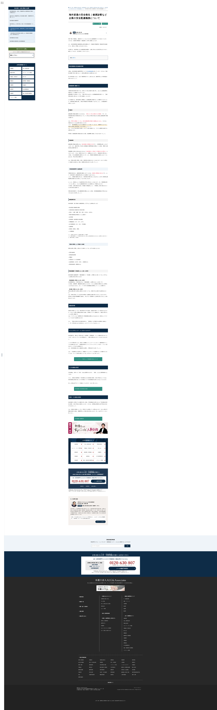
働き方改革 (134, 667)
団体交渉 (90, 667)
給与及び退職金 (81, 662)
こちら (100, 491)
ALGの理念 (103, 601)
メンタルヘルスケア (124, 664)
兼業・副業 (134, 674)
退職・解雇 (80, 664)
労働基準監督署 (92, 674)
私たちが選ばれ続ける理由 (105, 603)
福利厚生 (112, 674)
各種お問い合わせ (83, 616)
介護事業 (125, 603)
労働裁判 (125, 640)
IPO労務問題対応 (127, 645)
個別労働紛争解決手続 (136, 672)
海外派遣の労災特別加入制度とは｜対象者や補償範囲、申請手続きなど (21, 34)
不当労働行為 (113, 667)
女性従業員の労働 (103, 664)
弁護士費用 (93, 486)
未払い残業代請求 (127, 620)
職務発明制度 (102, 674)
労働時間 (122, 659)
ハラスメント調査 (127, 650)
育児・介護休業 (113, 662)
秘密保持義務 (80, 669)
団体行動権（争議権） (104, 667)
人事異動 (122, 662)
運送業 (125, 608)
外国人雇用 (91, 672)
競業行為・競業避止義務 (125, 667)
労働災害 (79, 672)
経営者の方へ (103, 623)
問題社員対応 (126, 623)
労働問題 (87, 486)
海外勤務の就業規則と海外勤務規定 (17, 41)
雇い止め (125, 630)
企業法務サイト (111, 682)
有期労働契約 (102, 669)
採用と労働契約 (81, 659)
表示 (74, 57)
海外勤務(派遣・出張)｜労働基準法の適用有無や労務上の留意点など (21, 12)
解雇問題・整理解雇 (127, 635)
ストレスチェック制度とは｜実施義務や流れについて (86, 359)
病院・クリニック (127, 601)
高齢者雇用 (91, 664)
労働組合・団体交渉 (127, 628)
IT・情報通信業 (126, 598)
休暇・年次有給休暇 (92, 662)
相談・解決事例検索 (106, 613)
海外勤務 (133, 669)
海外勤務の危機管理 (14, 20)
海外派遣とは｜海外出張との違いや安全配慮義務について (22, 24)
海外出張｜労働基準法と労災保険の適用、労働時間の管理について (22, 16)
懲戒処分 (133, 662)
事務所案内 (82, 596)
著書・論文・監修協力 (84, 606)
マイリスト (105, 23)
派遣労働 (133, 659)
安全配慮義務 (90, 71)
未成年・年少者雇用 (103, 672)
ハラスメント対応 (114, 664)
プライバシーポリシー (137, 687)
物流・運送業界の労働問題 (128, 647)
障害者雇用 (112, 672)
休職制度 (101, 662)
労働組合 (79, 667)
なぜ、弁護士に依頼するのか (106, 630)
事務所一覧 (82, 601)
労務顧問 (81, 486)
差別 (79, 674)
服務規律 (112, 669)
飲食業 (125, 606)
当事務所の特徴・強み (105, 598)
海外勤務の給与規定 (14, 37)
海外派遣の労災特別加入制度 (81, 388)
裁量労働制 (91, 669)
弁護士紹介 (103, 606)
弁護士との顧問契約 (104, 620)
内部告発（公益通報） (125, 669)
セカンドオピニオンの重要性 (106, 628)
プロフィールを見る (100, 521)
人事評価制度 (123, 674)
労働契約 (90, 659)
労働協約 (133, 664)
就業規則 (125, 642)
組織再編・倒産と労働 (125, 672)
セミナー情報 (103, 608)
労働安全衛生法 (102, 659)
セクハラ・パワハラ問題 (128, 625)
